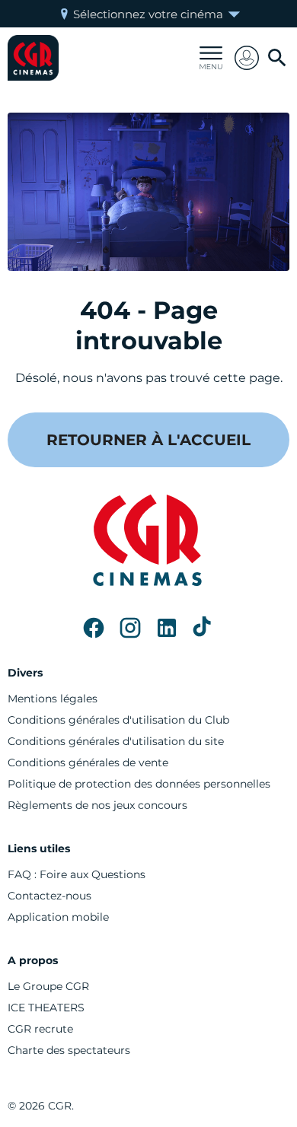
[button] (247, 58)
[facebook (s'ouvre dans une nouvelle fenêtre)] (93, 628)
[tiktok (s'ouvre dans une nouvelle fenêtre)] (203, 628)
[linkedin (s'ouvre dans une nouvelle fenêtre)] (167, 628)
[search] (277, 58)
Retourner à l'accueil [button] (148, 440)
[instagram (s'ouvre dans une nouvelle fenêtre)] (130, 628)
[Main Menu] (211, 57)
